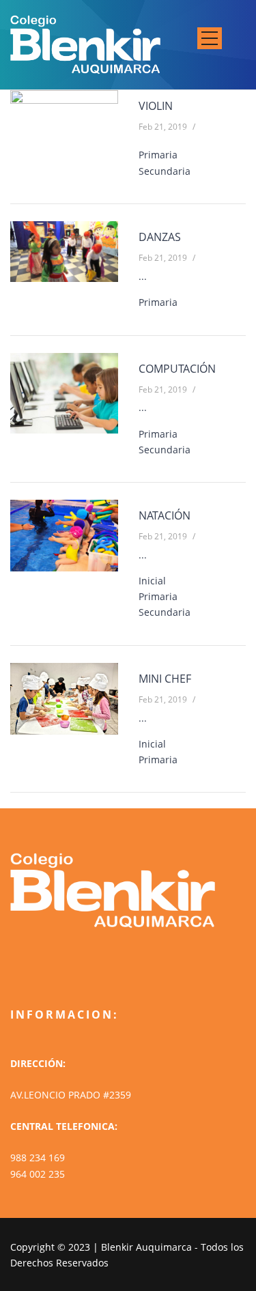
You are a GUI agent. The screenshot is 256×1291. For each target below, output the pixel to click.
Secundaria (164, 171)
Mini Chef (165, 678)
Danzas (160, 236)
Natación (164, 515)
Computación (177, 368)
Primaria (158, 154)
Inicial (152, 580)
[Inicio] (85, 43)
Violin (156, 105)
